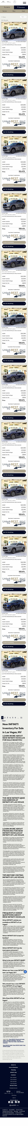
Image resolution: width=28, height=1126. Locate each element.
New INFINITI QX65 (7, 1045)
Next (4, 721)
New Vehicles (13, 1077)
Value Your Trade (12, 1041)
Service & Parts (13, 1085)
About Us (13, 1065)
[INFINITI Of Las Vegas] (6, 1)
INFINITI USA (13, 1072)
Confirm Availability (8, 71)
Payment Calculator (11, 1040)
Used (23, 11)
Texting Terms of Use (7, 1111)
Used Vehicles (13, 1079)
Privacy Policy (19, 1109)
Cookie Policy (18, 1112)
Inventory (13, 1075)
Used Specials (13, 1083)
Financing (13, 1070)
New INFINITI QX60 (18, 1045)
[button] (25, 971)
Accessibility (12, 1109)
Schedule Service (13, 1088)
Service (5, 11)
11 (21, 718)
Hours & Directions (13, 1067)
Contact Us (5, 1109)
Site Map (16, 1111)
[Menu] (24, 3)
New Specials (13, 1081)
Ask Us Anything (8, 75)
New (14, 11)
